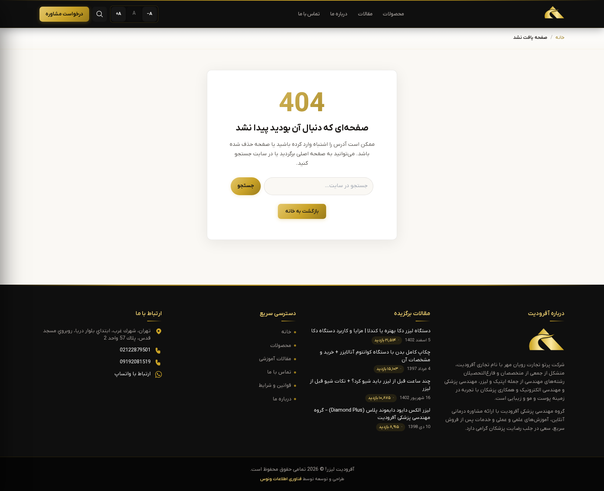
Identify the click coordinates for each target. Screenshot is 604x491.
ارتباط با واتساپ (133, 374)
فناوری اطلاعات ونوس (281, 479)
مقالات (365, 14)
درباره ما (338, 14)
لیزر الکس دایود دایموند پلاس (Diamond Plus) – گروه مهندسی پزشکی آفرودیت (372, 414)
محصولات (393, 14)
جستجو (245, 186)
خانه (560, 38)
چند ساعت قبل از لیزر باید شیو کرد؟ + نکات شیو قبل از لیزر (370, 385)
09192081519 (135, 362)
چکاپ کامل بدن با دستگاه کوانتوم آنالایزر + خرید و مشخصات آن (375, 356)
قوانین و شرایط (275, 385)
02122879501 (135, 350)
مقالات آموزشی (275, 359)
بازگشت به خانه (302, 211)
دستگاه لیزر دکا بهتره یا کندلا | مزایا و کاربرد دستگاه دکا (370, 331)
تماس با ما (309, 14)
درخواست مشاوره (64, 14)
